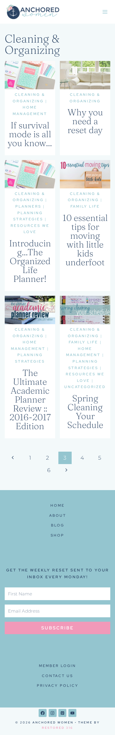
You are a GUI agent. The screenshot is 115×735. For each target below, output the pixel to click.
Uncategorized (85, 387)
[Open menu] (104, 11)
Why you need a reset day (85, 121)
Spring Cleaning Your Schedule (85, 411)
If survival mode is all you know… (30, 134)
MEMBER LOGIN (57, 665)
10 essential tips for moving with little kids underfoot (85, 240)
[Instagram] (53, 713)
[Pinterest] (62, 713)
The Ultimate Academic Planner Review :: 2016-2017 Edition (30, 399)
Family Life (85, 206)
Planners (28, 206)
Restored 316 (57, 728)
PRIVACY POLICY (57, 685)
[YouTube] (72, 713)
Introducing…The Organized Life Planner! (30, 261)
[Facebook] (43, 713)
